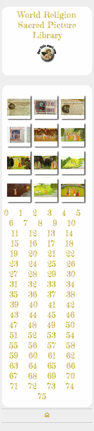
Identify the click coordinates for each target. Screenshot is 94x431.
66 (70, 366)
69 (51, 376)
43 (14, 315)
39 (14, 305)
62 (70, 355)
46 (70, 315)
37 (51, 294)
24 (32, 264)
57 (51, 345)
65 (51, 366)
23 (13, 264)
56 (32, 345)
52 (32, 335)
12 (33, 233)
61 (52, 355)
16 (33, 243)
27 (13, 274)
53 (51, 335)
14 (69, 233)
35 (13, 294)
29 (51, 274)
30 (70, 274)
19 (14, 254)
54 (70, 335)
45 (51, 315)
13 (51, 233)
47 (13, 325)
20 (32, 254)
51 (14, 335)
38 (70, 294)
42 (70, 305)
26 (70, 264)
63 (13, 366)
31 (14, 284)
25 (51, 264)
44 (33, 315)
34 (70, 284)
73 (51, 386)
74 (70, 386)
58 (70, 345)
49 (51, 325)
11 (15, 233)
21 (52, 254)
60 (33, 355)
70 (70, 376)
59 (13, 355)
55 (13, 345)
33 (51, 284)
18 (69, 243)
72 (32, 386)
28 (32, 274)
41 (52, 305)
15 (15, 243)
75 (42, 396)
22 (70, 254)
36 (32, 294)
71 (14, 386)
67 (13, 376)
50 (70, 325)
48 (32, 325)
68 (32, 376)
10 (71, 223)
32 (32, 284)
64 (32, 366)
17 (51, 243)
